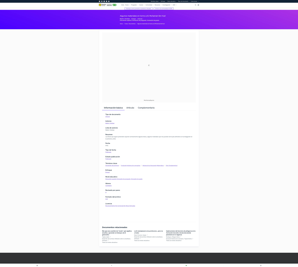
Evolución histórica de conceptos (130, 165)
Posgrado (134, 5)
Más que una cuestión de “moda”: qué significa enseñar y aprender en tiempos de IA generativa (117, 233)
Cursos (141, 5)
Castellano (108, 185)
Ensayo (133, 19)
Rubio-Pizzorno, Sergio (140, 235)
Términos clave (155, 1)
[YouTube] (106, 1)
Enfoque (163, 1)
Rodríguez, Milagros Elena (173, 237)
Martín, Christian (125, 19)
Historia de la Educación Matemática (153, 165)
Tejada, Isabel (105, 237)
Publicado (108, 152)
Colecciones (194, 1)
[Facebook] (101, 1)
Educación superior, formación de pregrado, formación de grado (139, 20)
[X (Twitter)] (99, 1)
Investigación (166, 5)
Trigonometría (188, 238)
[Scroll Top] (260, 265)
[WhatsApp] (108, 1)
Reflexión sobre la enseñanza (122, 238)
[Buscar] (195, 5)
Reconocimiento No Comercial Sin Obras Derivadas (120, 206)
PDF (106, 199)
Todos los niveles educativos (109, 242)
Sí (105, 192)
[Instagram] (104, 1)
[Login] (198, 5)
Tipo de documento (183, 1)
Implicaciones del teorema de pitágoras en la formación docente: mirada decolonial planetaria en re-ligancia (180, 233)
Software (104, 240)
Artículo (140, 19)
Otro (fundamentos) (171, 165)
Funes (127, 5)
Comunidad (149, 5)
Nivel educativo (171, 1)
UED (174, 5)
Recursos (157, 5)
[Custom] (37, 265)
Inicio (122, 5)
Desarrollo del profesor (112, 165)
